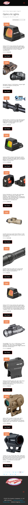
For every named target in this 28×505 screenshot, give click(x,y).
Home (4, 11)
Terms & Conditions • (18, 500)
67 (13, 474)
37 (18, 472)
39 (22, 472)
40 (4, 474)
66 (10, 474)
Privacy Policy (6, 502)
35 (13, 472)
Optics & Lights (13, 11)
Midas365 (22, 502)
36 (15, 472)
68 (15, 474)
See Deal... (7, 56)
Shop (7, 11)
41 (6, 474)
